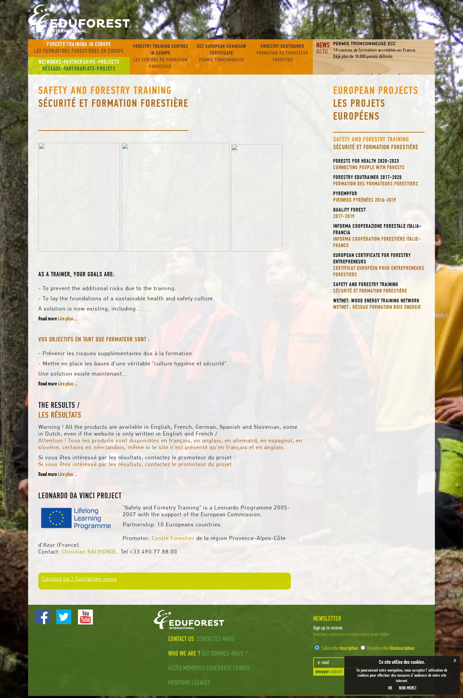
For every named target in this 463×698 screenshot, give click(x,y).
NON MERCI (407, 688)
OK (390, 688)
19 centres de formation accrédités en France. (374, 50)
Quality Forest (349, 213)
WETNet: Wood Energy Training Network (377, 304)
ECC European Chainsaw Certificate (221, 53)
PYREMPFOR (364, 197)
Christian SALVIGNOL (89, 552)
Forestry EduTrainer (282, 53)
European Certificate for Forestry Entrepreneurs (378, 265)
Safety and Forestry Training (370, 288)
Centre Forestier (173, 538)
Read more (57, 319)
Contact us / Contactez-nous (79, 579)
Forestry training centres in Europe (160, 56)
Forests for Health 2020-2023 (369, 165)
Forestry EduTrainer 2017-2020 (375, 181)
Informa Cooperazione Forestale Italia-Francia (377, 236)
